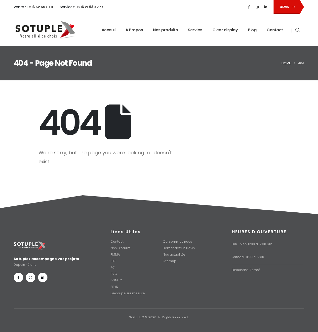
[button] (298, 30)
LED (113, 261)
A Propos (134, 30)
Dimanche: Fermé (246, 270)
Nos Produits (120, 248)
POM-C (116, 280)
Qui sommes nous (177, 241)
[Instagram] (257, 6)
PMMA (115, 254)
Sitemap (169, 261)
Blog (252, 30)
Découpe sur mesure (128, 293)
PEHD (114, 287)
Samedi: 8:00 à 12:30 (248, 257)
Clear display (225, 30)
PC (113, 267)
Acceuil (109, 30)
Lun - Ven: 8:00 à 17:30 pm (252, 244)
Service (195, 30)
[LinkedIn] (265, 6)
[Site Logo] (45, 30)
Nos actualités (174, 254)
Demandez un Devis (179, 248)
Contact (275, 30)
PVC (114, 274)
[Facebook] (248, 6)
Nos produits (165, 30)
